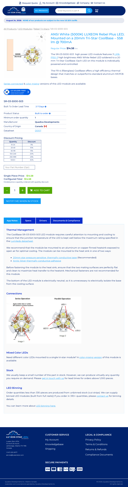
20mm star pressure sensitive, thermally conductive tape (45, 257)
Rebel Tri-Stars (41, 29)
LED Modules (25, 29)
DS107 (38, 131)
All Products (41, 10)
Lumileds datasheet (22, 241)
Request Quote (30, 3)
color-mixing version (90, 357)
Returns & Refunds (95, 449)
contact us (102, 396)
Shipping (50, 448)
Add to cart (42, 190)
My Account (52, 439)
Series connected (13, 83)
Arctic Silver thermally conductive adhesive (37, 260)
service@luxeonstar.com (15, 455)
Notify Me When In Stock (22, 201)
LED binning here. (46, 405)
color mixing (32, 83)
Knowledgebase (54, 444)
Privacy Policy (93, 439)
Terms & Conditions (96, 444)
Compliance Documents (99, 454)
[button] (41, 37)
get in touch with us (53, 378)
